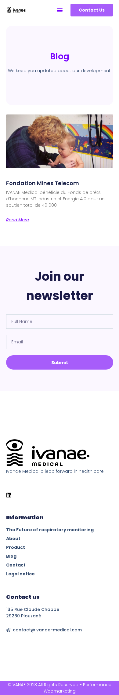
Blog (11, 556)
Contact (16, 565)
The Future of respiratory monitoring (50, 530)
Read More (17, 220)
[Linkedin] (9, 495)
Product (15, 547)
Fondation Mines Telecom (42, 183)
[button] (59, 10)
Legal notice (20, 574)
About (13, 538)
